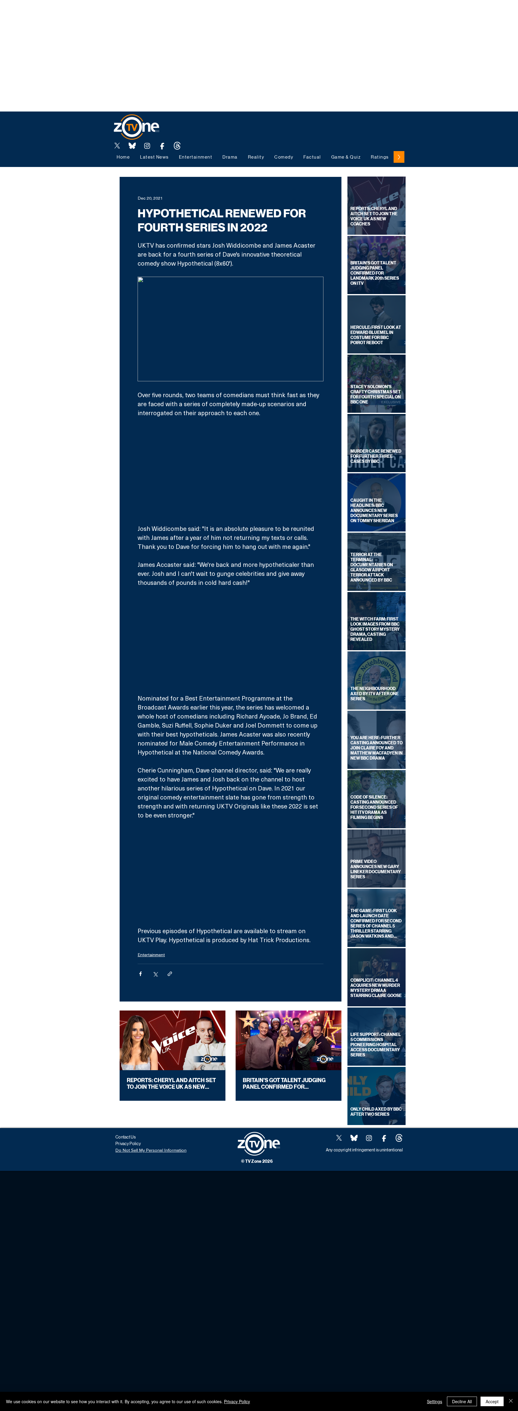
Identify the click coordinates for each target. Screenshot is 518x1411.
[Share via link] (170, 974)
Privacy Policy (237, 1401)
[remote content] (230, 470)
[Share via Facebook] (140, 974)
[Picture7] (162, 146)
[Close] (510, 1401)
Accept (492, 1401)
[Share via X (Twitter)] (155, 974)
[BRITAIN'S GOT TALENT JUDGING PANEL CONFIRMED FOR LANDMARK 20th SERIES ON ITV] (288, 1040)
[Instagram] (147, 146)
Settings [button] (434, 1401)
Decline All (462, 1401)
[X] (117, 146)
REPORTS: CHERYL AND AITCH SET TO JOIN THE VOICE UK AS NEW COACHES (171, 1083)
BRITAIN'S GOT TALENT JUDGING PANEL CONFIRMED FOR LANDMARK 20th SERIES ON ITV (284, 1083)
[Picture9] (177, 146)
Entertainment (151, 954)
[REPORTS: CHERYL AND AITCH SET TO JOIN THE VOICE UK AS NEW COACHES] (172, 1040)
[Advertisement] (109, 13)
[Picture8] (132, 146)
